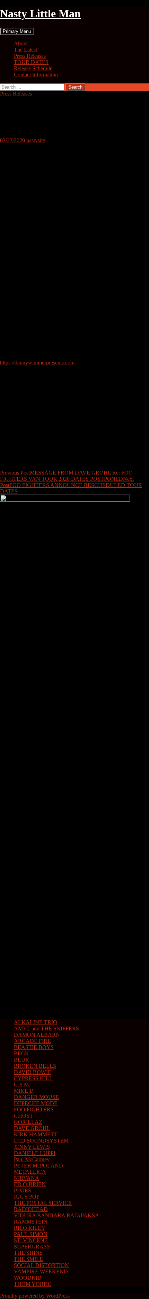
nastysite (35, 140)
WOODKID (28, 1278)
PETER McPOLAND (38, 1166)
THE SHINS (28, 1253)
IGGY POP (27, 1197)
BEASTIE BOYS (34, 1047)
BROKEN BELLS (35, 1066)
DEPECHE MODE (36, 1103)
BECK (21, 1053)
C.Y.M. (22, 1085)
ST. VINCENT (31, 1240)
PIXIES (22, 1190)
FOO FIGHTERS (34, 1109)
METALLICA (30, 1172)
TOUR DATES (31, 62)
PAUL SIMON (30, 1234)
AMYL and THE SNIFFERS (46, 1028)
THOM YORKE (32, 1284)
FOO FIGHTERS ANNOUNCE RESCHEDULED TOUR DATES (71, 485)
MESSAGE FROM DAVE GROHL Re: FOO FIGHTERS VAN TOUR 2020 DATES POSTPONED (66, 476)
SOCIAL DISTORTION (41, 1265)
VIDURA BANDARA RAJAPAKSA (56, 1215)
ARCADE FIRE (32, 1041)
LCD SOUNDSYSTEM (41, 1141)
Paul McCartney (32, 1159)
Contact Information (36, 75)
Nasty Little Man (40, 13)
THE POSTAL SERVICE (43, 1203)
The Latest (25, 50)
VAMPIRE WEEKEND (41, 1271)
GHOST (23, 1116)
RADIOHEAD (31, 1209)
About (21, 43)
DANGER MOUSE (36, 1097)
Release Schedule (33, 68)
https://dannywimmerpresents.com (37, 363)
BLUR (21, 1060)
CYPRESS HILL (33, 1078)
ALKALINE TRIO (35, 1022)
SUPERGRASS (32, 1247)
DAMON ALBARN (37, 1035)
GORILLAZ (28, 1122)
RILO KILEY (29, 1228)
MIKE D (24, 1091)
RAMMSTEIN (30, 1222)
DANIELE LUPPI (34, 1153)
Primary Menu (17, 31)
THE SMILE (28, 1259)
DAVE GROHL (32, 1128)
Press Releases (30, 56)
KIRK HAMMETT (36, 1134)
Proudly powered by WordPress (35, 1296)
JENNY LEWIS (32, 1147)
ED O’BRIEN (30, 1184)
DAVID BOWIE (32, 1072)
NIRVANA (26, 1178)
